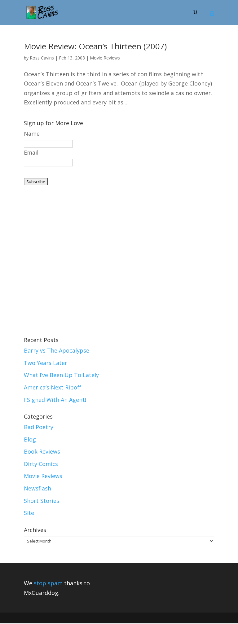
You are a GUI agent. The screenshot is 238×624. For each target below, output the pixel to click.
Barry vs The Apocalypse (56, 350)
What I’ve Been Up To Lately (61, 375)
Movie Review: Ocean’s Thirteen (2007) (95, 46)
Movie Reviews (105, 58)
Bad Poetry (38, 427)
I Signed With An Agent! (55, 399)
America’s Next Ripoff (52, 387)
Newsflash (37, 488)
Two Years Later (45, 363)
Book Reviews (42, 451)
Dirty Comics (41, 464)
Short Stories (41, 500)
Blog (30, 439)
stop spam (48, 583)
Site (29, 512)
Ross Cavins (42, 58)
